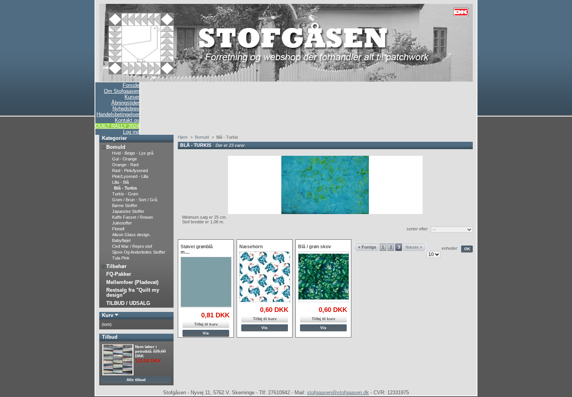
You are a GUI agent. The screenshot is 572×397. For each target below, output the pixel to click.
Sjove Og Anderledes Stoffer (138, 252)
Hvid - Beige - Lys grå (132, 153)
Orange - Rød (125, 164)
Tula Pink (121, 258)
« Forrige (367, 247)
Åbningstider (125, 103)
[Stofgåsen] (286, 80)
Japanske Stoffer (128, 211)
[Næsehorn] (264, 276)
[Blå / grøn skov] (323, 276)
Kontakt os (127, 120)
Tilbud (110, 337)
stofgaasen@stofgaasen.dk (338, 392)
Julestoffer (122, 223)
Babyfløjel (121, 240)
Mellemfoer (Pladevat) (132, 282)
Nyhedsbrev (125, 108)
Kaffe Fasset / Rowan (132, 217)
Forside (131, 85)
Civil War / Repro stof (132, 246)
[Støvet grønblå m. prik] (206, 282)
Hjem (183, 137)
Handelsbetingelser (118, 114)
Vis (206, 333)
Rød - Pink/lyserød (130, 170)
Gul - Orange (124, 159)
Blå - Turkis (125, 188)
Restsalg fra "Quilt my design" (132, 292)
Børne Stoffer (124, 205)
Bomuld (115, 147)
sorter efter (417, 228)
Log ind (131, 132)
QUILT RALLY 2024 (117, 126)
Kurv (107, 315)
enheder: (450, 248)
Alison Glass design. (131, 234)
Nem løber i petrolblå (146, 349)
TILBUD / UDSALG (128, 303)
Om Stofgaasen (121, 91)
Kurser (132, 97)
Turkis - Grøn (125, 194)
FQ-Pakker (118, 274)
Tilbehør (116, 266)
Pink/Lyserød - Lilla (130, 176)
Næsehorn (251, 246)
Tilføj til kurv (206, 324)
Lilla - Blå (120, 182)
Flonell (118, 228)
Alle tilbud (136, 380)
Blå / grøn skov (314, 246)
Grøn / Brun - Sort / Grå (134, 199)
